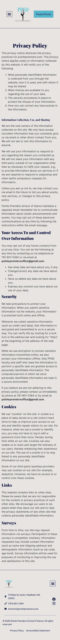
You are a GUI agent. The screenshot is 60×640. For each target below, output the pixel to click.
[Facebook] (54, 599)
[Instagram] (54, 603)
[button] (9, 14)
